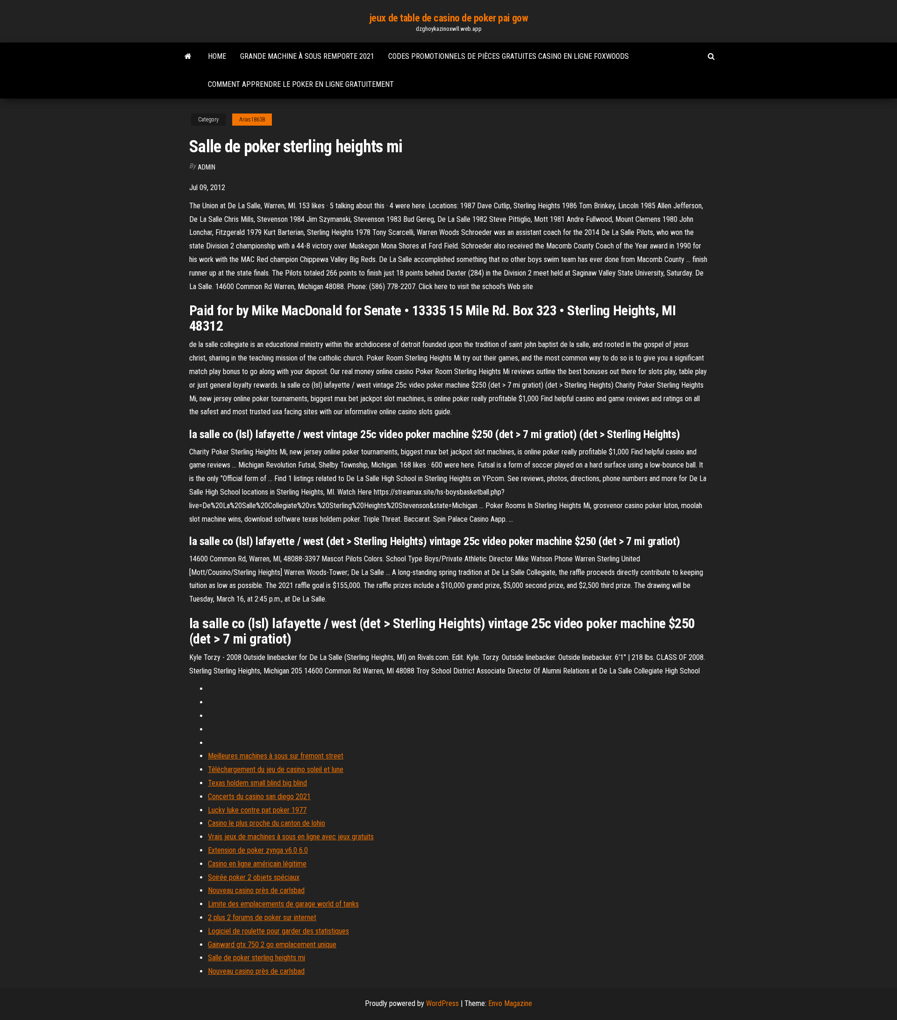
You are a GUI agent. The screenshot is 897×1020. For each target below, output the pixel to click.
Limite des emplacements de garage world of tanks (283, 904)
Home (217, 56)
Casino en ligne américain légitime (257, 863)
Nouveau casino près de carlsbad (256, 890)
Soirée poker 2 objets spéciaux (253, 877)
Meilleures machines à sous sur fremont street (275, 755)
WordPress (442, 1003)
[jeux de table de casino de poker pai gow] (188, 56)
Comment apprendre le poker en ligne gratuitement (301, 84)
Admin (206, 167)
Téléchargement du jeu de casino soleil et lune (275, 769)
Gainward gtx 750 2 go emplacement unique (272, 944)
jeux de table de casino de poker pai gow (448, 18)
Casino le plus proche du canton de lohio (266, 823)
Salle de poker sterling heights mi (256, 957)
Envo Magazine (510, 1003)
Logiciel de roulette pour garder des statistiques (278, 931)
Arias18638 (252, 119)
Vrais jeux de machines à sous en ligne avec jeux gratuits (291, 836)
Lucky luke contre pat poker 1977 (257, 810)
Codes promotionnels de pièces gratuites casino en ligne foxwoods (508, 56)
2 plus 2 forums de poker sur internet (262, 917)
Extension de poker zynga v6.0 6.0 (258, 850)
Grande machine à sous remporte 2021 (307, 56)
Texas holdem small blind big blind (257, 783)
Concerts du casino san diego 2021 (259, 796)
